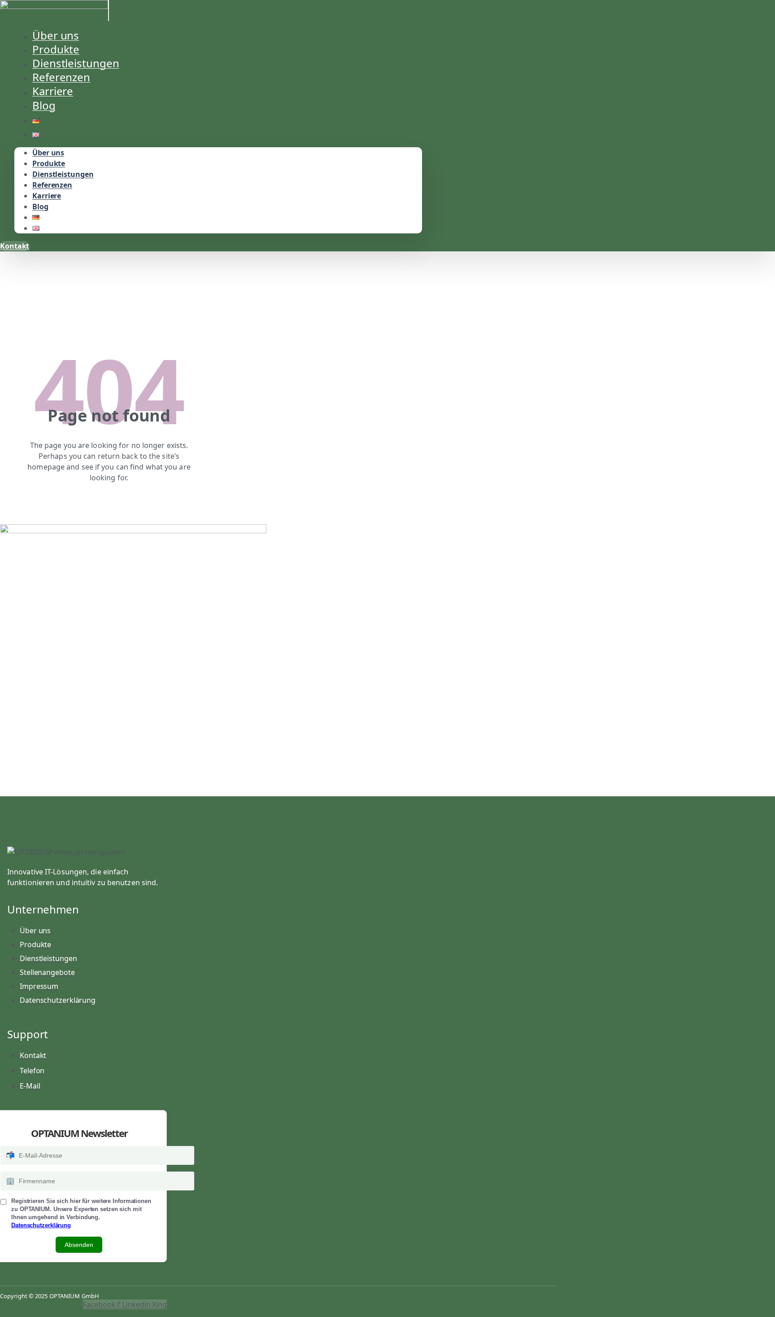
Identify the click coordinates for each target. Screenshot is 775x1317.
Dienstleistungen (62, 174)
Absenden (79, 1244)
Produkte (48, 163)
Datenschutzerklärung (41, 1225)
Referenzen (52, 185)
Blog (44, 105)
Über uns (48, 153)
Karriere (46, 196)
